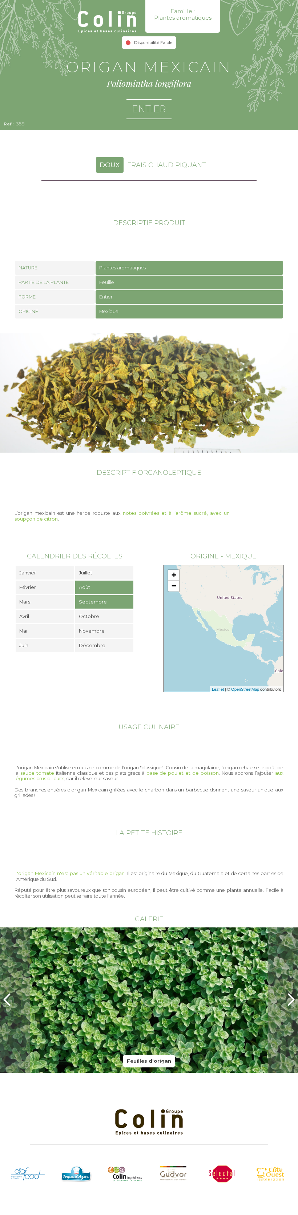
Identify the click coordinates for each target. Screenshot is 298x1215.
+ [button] (174, 575)
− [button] (174, 585)
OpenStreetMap (245, 689)
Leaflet (218, 689)
